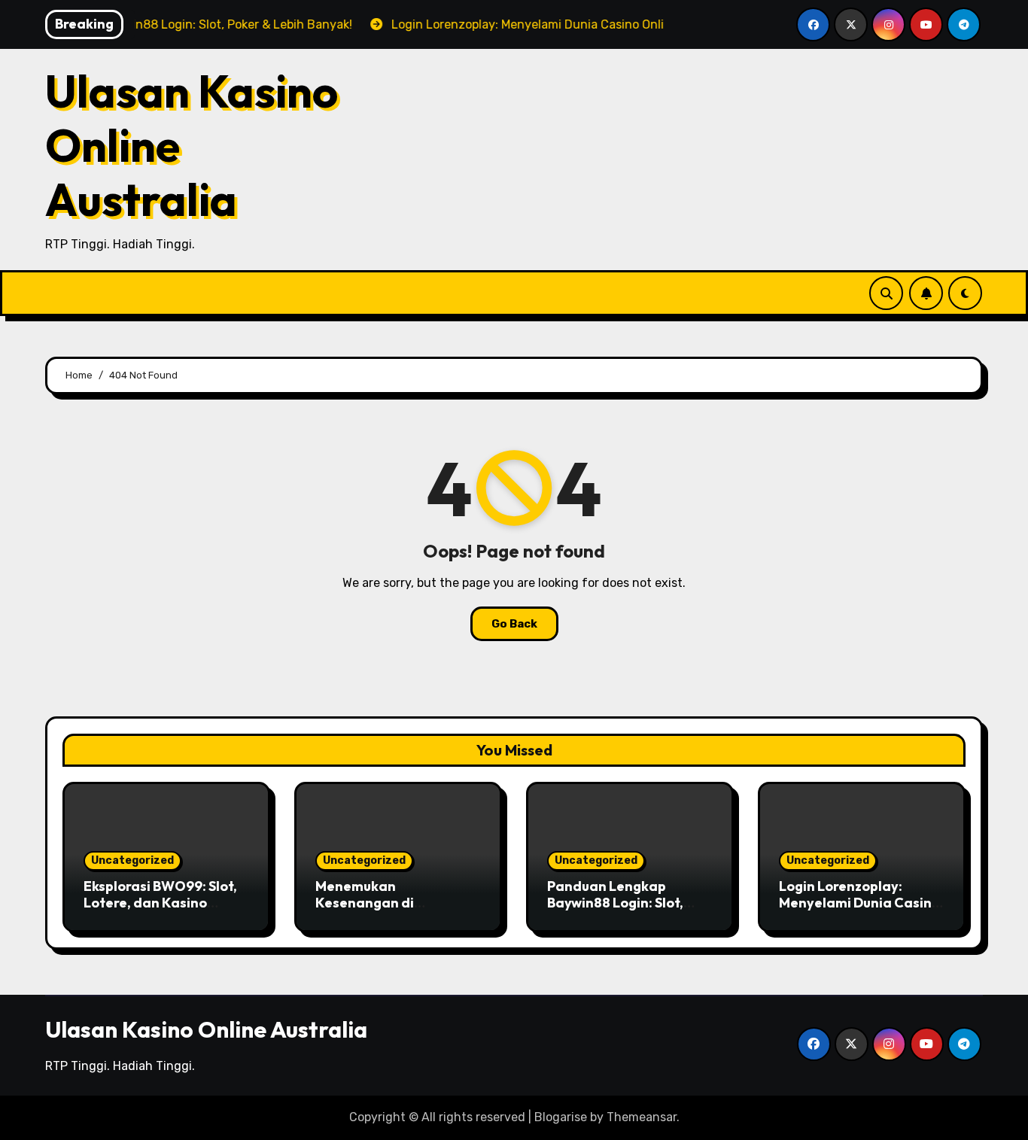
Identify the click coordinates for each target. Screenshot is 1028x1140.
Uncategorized (132, 860)
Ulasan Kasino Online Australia (206, 1029)
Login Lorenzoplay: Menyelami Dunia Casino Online (859, 902)
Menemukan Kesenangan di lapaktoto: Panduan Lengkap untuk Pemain (389, 910)
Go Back (514, 624)
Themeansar (642, 1117)
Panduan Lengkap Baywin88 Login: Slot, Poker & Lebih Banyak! (619, 902)
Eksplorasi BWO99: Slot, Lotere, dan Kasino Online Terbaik (160, 902)
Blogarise (560, 1117)
